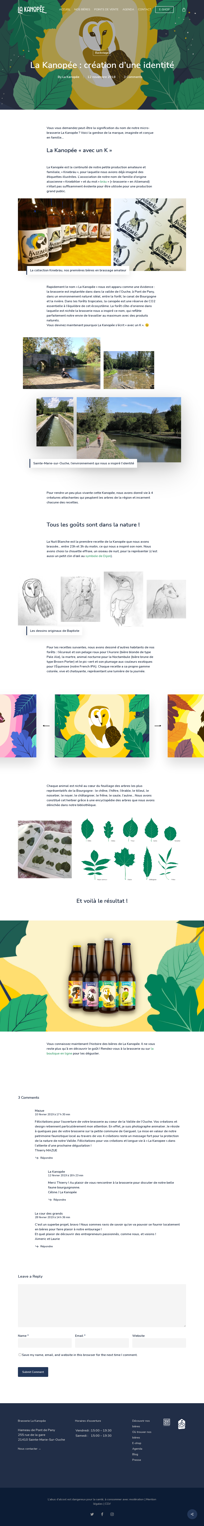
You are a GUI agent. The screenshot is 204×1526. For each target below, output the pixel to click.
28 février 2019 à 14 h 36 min (52, 1217)
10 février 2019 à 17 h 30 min (52, 1114)
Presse (136, 1460)
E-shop (136, 1443)
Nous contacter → (29, 1449)
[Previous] (46, 726)
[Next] (157, 726)
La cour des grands (49, 1213)
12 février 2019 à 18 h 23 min (65, 1175)
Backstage (102, 53)
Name (23, 1336)
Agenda (137, 1449)
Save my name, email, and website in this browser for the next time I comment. (79, 1355)
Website (138, 1336)
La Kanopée (70, 77)
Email (80, 1336)
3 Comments (133, 77)
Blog (135, 1454)
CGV (108, 1504)
